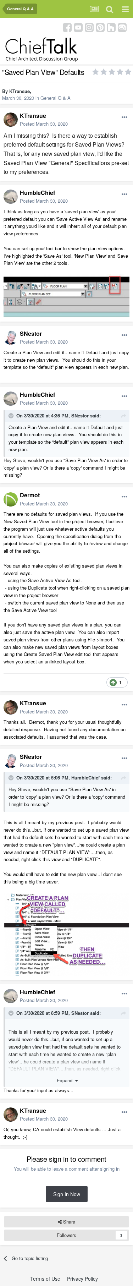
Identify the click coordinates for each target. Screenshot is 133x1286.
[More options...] (124, 117)
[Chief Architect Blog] (122, 27)
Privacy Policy (82, 1278)
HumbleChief (37, 192)
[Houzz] (111, 27)
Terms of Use (45, 1278)
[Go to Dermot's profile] (11, 499)
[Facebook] (67, 27)
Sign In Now (66, 1194)
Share (68, 1221)
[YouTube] (78, 27)
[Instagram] (89, 27)
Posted (44, 123)
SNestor (31, 333)
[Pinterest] (100, 27)
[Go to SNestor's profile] (11, 337)
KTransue (19, 91)
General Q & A (55, 97)
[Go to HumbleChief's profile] (11, 197)
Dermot (30, 495)
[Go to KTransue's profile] (11, 120)
